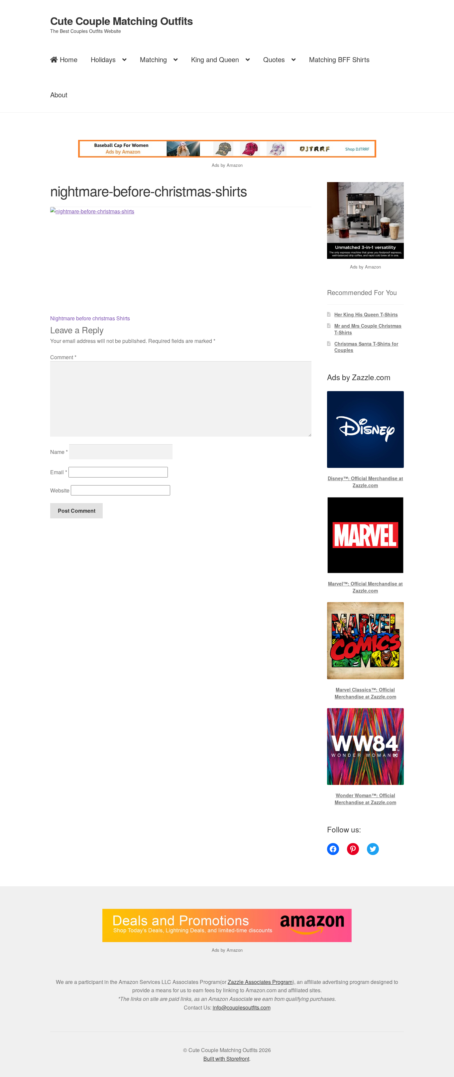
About (58, 94)
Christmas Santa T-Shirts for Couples (366, 347)
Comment (63, 357)
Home (67, 59)
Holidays (103, 59)
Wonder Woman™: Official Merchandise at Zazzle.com (365, 799)
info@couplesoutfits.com (242, 1007)
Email (58, 472)
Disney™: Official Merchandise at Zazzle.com (365, 481)
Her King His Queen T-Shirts (366, 314)
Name (59, 452)
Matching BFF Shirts (339, 59)
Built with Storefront (226, 1058)
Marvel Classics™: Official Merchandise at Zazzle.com (365, 693)
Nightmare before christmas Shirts (90, 318)
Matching (153, 59)
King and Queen (215, 59)
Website (59, 490)
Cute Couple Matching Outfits (121, 20)
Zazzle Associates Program (260, 982)
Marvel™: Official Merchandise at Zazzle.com (365, 587)
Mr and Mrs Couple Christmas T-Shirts (367, 329)
